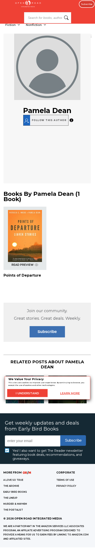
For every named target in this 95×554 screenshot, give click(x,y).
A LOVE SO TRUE (13, 480)
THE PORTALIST (13, 509)
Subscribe (86, 4)
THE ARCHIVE (11, 486)
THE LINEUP (10, 497)
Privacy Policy (66, 486)
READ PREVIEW (22, 264)
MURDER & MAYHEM (15, 503)
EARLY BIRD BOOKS (15, 492)
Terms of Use (65, 480)
